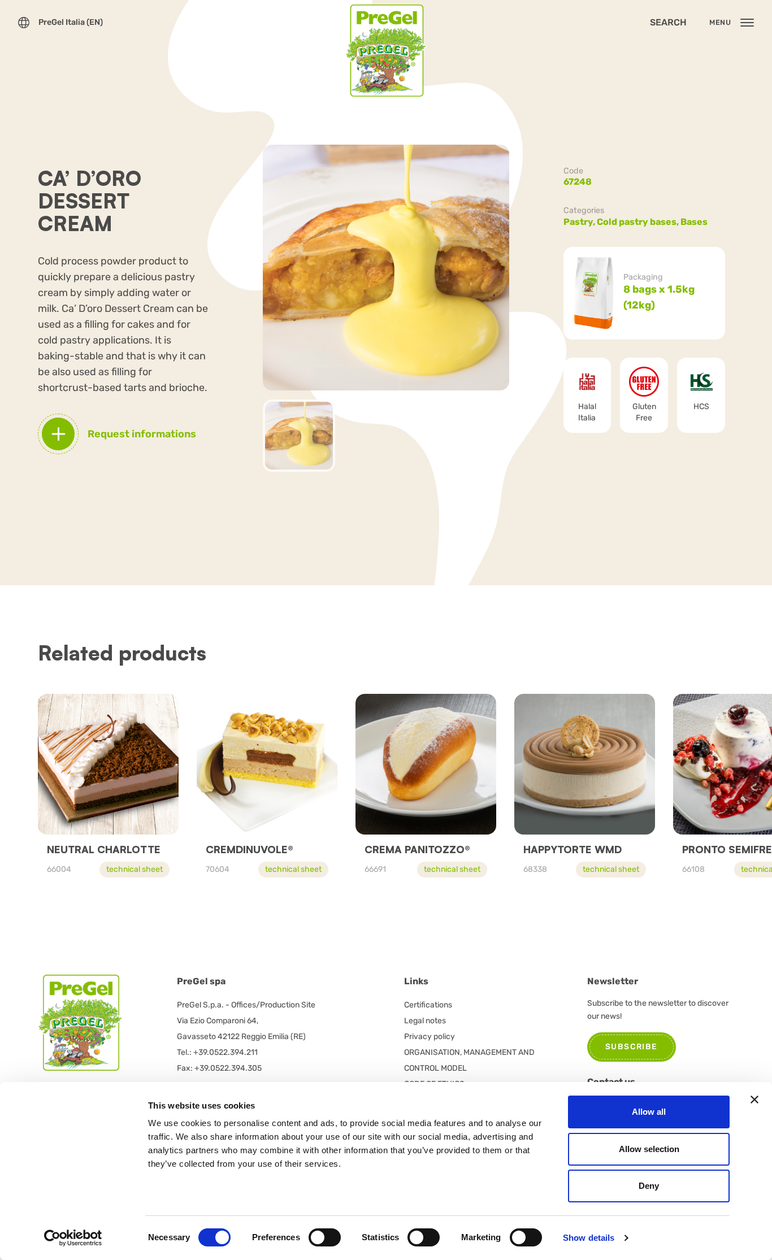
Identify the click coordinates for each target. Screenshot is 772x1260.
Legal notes (425, 1021)
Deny (649, 1186)
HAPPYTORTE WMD (572, 849)
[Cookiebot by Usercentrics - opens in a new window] (73, 1237)
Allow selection (649, 1149)
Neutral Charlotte (104, 849)
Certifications (428, 1005)
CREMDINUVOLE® (249, 849)
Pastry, (580, 221)
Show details (588, 1237)
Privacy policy (429, 1036)
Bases (694, 221)
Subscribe (631, 1047)
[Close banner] (754, 1099)
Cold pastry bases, (638, 221)
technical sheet (134, 869)
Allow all (649, 1111)
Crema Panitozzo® (417, 849)
